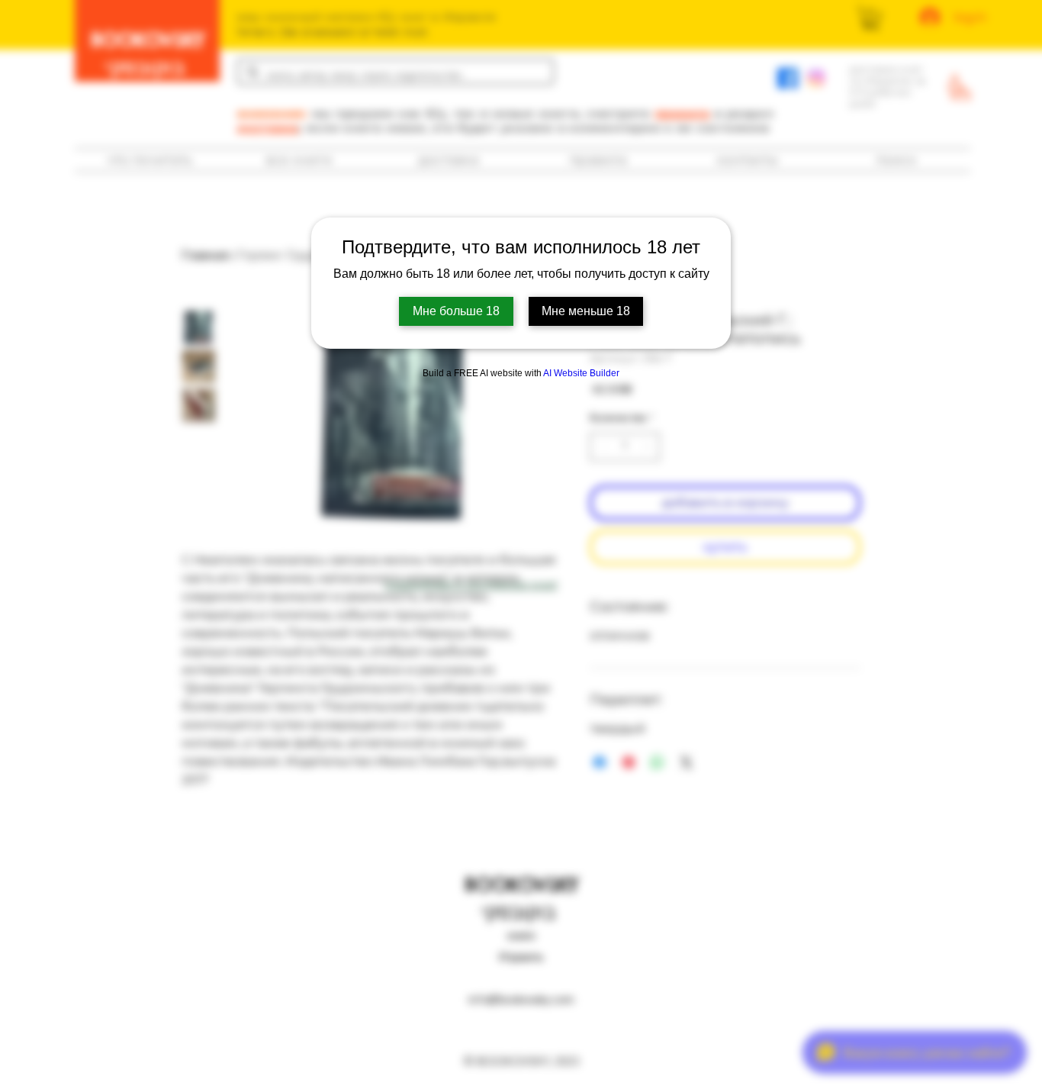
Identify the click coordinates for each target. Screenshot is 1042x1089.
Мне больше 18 (456, 310)
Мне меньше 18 (586, 310)
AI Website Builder (581, 373)
